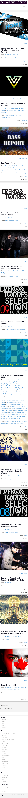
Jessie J (3, 398)
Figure (5, 168)
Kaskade (3, 110)
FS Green (8, 392)
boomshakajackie (23, 61)
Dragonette (4, 388)
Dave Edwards (18, 386)
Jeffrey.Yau (24, 120)
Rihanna (11, 410)
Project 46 (23, 687)
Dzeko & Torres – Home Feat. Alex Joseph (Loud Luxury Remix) (12, 50)
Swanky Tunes (12, 412)
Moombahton (5, 761)
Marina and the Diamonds (12, 402)
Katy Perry (3, 400)
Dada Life (8, 386)
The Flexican (16, 414)
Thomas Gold (13, 416)
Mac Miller (22, 400)
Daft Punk (15, 271)
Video (3, 725)
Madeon (3, 402)
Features (3, 721)
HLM (14, 394)
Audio (25, 43)
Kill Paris (9, 400)
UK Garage (4, 745)
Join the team (5, 775)
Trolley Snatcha (17, 170)
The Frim (22, 414)
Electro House (8, 115)
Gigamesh (21, 392)
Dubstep (14, 173)
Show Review (20, 99)
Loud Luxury (15, 54)
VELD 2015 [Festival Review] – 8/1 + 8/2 (13, 104)
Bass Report (24, 158)
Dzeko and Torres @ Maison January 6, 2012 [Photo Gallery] (13, 579)
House (19, 115)
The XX (7, 416)
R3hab (18, 408)
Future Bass (4, 769)
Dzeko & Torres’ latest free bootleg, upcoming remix (11, 267)
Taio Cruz (7, 414)
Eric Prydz (3, 273)
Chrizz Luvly (21, 384)
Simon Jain (3, 689)
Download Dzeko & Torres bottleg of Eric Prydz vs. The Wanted (11, 471)
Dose (10, 166)
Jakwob (18, 396)
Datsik (13, 386)
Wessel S (8, 418)
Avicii (21, 380)
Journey (7, 398)
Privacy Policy (5, 787)
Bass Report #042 (8, 163)
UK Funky (4, 765)
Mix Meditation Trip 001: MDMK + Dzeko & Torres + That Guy (13, 632)
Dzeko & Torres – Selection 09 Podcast (12, 323)
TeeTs (11, 414)
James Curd (23, 396)
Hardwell (3, 394)
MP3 (26, 261)
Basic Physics (12, 382)
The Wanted (21, 476)
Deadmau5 (15, 108)
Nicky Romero (9, 110)
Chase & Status (14, 384)
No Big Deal (20, 406)
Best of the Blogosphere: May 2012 (12, 376)
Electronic (14, 115)
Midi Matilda (9, 404)
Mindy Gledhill (17, 404)
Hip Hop (4, 747)
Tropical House (15, 58)
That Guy (19, 636)
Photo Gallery (24, 573)
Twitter (3, 779)
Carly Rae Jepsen (5, 384)
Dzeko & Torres (8, 54)
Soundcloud (4, 777)
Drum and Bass (5, 763)
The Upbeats (10, 170)
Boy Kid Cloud (8, 108)
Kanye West (13, 398)
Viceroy (3, 418)
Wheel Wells (16, 689)
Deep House (4, 737)
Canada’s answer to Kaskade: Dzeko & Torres (12, 214)
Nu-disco (4, 735)
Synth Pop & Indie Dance (17, 423)
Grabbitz (10, 168)
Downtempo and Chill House (8, 733)
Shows (25, 99)
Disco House (8, 58)
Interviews (4, 719)
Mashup (19, 421)
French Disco (5, 767)
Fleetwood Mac (12, 390)
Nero (14, 168)
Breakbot (18, 382)
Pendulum (13, 408)
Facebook (4, 781)
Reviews (15, 99)
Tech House (4, 749)
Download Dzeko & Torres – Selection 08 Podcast (12, 525)
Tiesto (18, 416)
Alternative (4, 753)
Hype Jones (8, 396)
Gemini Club (14, 392)
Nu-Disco (24, 421)
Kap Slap (18, 398)
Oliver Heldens (17, 110)
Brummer (23, 382)
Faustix (6, 390)
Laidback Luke (15, 400)
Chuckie (7, 166)
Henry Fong (9, 394)
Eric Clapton (18, 388)
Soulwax (6, 412)
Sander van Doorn (18, 410)
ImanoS (13, 396)
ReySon (25, 642)
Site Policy (4, 789)
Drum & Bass (8, 173)
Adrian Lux (10, 380)
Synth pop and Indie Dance (8, 739)
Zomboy (24, 170)
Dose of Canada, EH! (9, 685)
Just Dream (22, 797)
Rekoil (7, 410)
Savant (17, 168)
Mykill (6, 406)
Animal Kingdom (9, 271)
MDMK (14, 636)
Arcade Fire (17, 380)
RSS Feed (4, 791)
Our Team (4, 727)
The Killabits (10, 689)
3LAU (6, 380)
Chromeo (3, 386)
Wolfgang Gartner (15, 418)
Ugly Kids (22, 416)
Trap (25, 173)
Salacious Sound (13, 2)
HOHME (18, 394)
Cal (26, 223)
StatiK (25, 176)
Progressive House (5, 117)
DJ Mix (25, 317)
